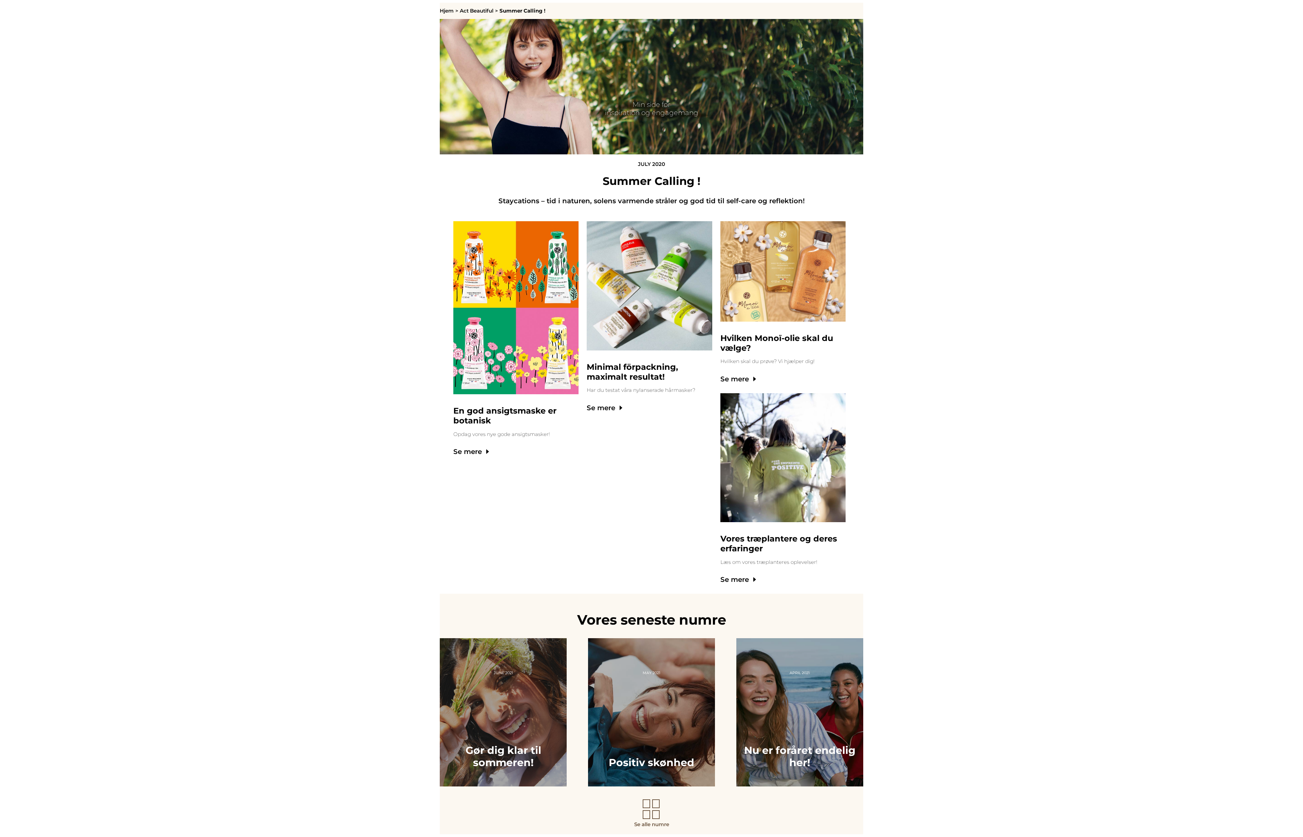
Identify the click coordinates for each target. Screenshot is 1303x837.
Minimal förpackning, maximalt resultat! (632, 372)
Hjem (447, 11)
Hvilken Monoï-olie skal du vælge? (776, 343)
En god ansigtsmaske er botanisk (504, 415)
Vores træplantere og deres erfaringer (778, 543)
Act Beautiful (476, 11)
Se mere (467, 452)
